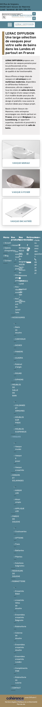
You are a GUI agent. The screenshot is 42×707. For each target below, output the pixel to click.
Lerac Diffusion (30, 697)
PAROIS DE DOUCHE (13, 519)
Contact (5, 261)
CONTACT (13, 688)
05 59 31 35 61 (6, 1)
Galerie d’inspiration (5, 249)
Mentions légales (11, 702)
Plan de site (21, 704)
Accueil (5, 243)
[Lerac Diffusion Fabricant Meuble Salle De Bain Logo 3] (22, 15)
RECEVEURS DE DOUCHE (13, 573)
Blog (5, 256)
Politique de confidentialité (27, 702)
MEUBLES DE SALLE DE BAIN (13, 390)
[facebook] (34, 14)
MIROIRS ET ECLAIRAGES (13, 478)
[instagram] (34, 18)
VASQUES (13, 437)
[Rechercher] (4, 17)
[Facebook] (27, 245)
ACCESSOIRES (13, 317)
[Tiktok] (28, 249)
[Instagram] (27, 254)
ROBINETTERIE (13, 581)
